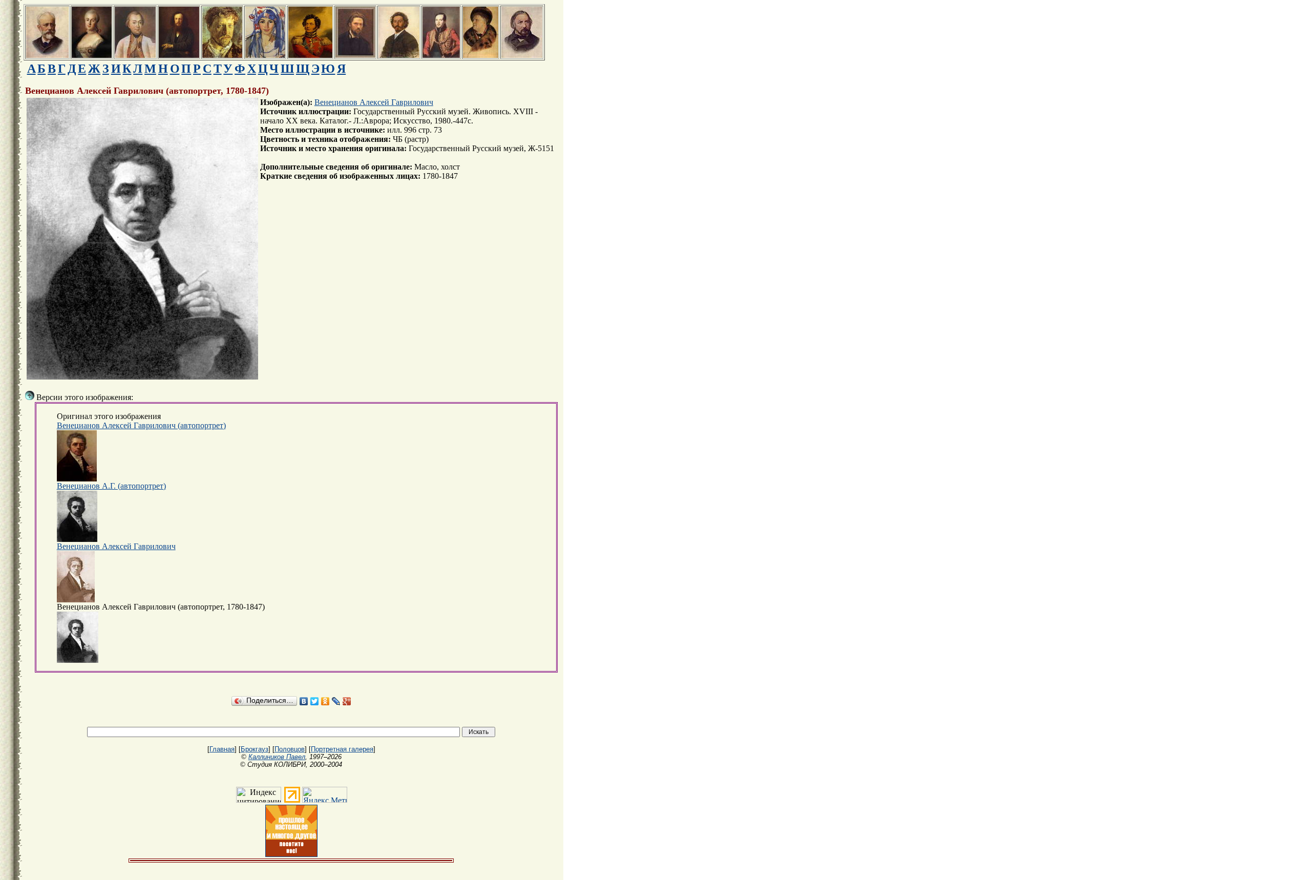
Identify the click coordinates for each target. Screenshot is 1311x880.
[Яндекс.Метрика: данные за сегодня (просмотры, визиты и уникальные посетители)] (324, 795)
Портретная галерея (342, 749)
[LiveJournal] (336, 701)
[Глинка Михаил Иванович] (521, 55)
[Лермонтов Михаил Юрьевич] (441, 55)
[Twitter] (314, 701)
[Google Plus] (347, 701)
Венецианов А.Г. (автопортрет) (111, 485)
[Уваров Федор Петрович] (310, 55)
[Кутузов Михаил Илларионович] (135, 55)
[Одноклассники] (325, 701)
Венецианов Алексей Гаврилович (373, 102)
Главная (222, 749)
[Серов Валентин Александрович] (222, 55)
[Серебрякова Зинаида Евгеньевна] (265, 55)
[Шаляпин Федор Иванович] (480, 55)
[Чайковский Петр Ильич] (47, 55)
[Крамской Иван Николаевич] (355, 55)
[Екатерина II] (92, 55)
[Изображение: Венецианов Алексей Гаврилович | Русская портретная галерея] (76, 576)
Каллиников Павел (276, 757)
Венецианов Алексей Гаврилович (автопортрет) (141, 425)
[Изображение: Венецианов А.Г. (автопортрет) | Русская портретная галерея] (77, 516)
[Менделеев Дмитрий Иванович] (179, 55)
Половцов (289, 749)
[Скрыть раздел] (29, 395)
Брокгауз (254, 749)
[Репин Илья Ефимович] (398, 55)
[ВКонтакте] (304, 701)
